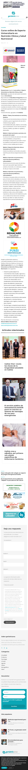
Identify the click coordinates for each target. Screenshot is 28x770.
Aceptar (4, 767)
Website (5, 569)
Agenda (3, 663)
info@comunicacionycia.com (10, 607)
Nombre (5, 553)
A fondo (3, 661)
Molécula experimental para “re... (17, 720)
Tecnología (4, 659)
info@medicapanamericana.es (9, 323)
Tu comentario (7, 540)
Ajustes (10, 767)
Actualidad (3, 27)
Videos (3, 665)
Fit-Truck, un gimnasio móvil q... (17, 730)
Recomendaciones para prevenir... (15, 741)
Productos (4, 657)
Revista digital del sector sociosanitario (13, 22)
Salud (2, 669)
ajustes (13, 765)
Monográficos (5, 667)
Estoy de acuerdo (9, 585)
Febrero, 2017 (3, 42)
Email (5, 561)
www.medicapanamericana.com (9, 325)
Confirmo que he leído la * (12, 700)
